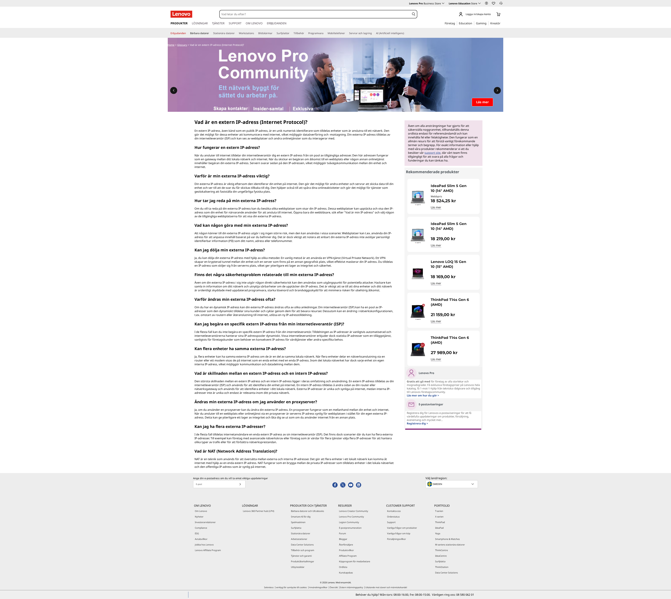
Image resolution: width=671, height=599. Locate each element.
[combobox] (315, 14)
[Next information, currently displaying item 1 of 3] (497, 90)
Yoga (437, 533)
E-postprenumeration (350, 527)
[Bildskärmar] (274, 33)
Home (171, 45)
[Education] (473, 23)
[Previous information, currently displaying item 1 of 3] (173, 90)
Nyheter (199, 516)
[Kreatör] (502, 23)
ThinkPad (440, 522)
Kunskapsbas (346, 572)
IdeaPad (439, 527)
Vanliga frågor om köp (398, 533)
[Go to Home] (181, 14)
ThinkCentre (441, 550)
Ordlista (343, 567)
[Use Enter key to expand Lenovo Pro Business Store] (443, 3)
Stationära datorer (300, 533)
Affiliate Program (348, 555)
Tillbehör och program (302, 550)
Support (391, 522)
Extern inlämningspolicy (351, 587)
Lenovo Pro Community (351, 516)
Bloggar (343, 539)
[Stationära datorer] (236, 33)
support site (432, 153)
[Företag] (456, 23)
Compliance (201, 527)
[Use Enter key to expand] (493, 14)
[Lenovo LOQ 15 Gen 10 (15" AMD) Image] (418, 274)
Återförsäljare (346, 544)
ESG (197, 533)
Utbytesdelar (297, 567)
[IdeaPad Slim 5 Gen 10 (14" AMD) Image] (418, 198)
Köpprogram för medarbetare (354, 561)
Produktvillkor (346, 550)
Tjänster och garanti (301, 555)
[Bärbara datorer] (210, 33)
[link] (501, 4)
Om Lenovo (201, 511)
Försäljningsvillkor (396, 539)
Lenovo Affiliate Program (208, 550)
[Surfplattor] (291, 33)
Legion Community (349, 522)
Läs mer (436, 207)
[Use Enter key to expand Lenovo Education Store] (479, 3)
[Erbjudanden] (187, 33)
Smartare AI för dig (301, 516)
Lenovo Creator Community (353, 511)
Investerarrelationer (205, 522)
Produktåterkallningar (302, 561)
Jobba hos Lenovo (204, 544)
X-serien (439, 516)
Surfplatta (296, 527)
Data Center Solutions (302, 544)
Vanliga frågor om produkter (402, 527)
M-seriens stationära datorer (450, 544)
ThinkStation (441, 567)
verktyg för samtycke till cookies (291, 587)
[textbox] (452, 484)
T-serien (439, 511)
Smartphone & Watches (447, 539)
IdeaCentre (441, 555)
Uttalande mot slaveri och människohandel (386, 587)
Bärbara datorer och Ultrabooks (307, 511)
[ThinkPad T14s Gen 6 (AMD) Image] (418, 311)
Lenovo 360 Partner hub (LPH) (258, 511)
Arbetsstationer (299, 539)
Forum (342, 533)
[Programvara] (325, 33)
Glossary (182, 45)
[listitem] (443, 196)
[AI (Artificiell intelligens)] (405, 33)
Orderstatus (393, 516)
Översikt (334, 587)
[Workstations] (255, 33)
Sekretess (269, 587)
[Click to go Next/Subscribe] (240, 484)
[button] (486, 3)
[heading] (453, 188)
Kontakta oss (394, 511)
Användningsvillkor (318, 587)
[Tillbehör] (305, 33)
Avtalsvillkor (201, 539)
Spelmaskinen (298, 522)
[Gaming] (487, 23)
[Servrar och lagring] (373, 33)
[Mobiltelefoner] (346, 33)
